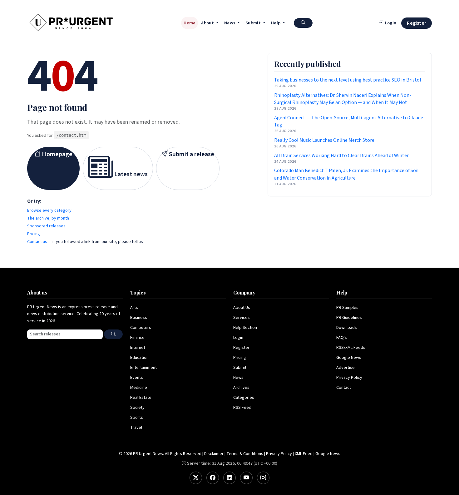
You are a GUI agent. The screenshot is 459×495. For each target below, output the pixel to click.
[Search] (113, 334)
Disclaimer (214, 454)
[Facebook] (212, 478)
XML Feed (304, 454)
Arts (134, 307)
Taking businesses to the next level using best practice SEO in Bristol (347, 80)
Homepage (56, 154)
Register (416, 23)
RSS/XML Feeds (350, 347)
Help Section (245, 327)
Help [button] (276, 23)
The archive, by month (48, 218)
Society (137, 407)
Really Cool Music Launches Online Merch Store (324, 140)
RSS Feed (242, 407)
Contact (343, 387)
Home (189, 23)
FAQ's (341, 337)
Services (241, 317)
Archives (241, 387)
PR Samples (347, 307)
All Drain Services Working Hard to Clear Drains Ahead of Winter (341, 155)
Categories (243, 397)
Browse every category (49, 210)
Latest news (130, 174)
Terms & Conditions (244, 454)
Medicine (138, 387)
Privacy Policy (349, 377)
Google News (348, 357)
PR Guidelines (349, 317)
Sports (136, 417)
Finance (137, 337)
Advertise (345, 367)
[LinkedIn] (229, 478)
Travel (136, 427)
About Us (241, 307)
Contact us (37, 242)
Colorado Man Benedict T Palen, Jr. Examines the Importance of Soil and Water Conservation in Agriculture (346, 174)
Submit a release (191, 154)
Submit (239, 367)
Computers (140, 327)
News (238, 377)
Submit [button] (253, 23)
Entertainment (143, 367)
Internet (137, 347)
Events (136, 377)
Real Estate (140, 397)
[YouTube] (246, 478)
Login (238, 337)
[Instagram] (263, 478)
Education (139, 357)
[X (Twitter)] (196, 478)
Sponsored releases (46, 226)
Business (138, 317)
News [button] (230, 23)
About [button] (208, 23)
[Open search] (303, 23)
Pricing (33, 234)
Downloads (346, 327)
